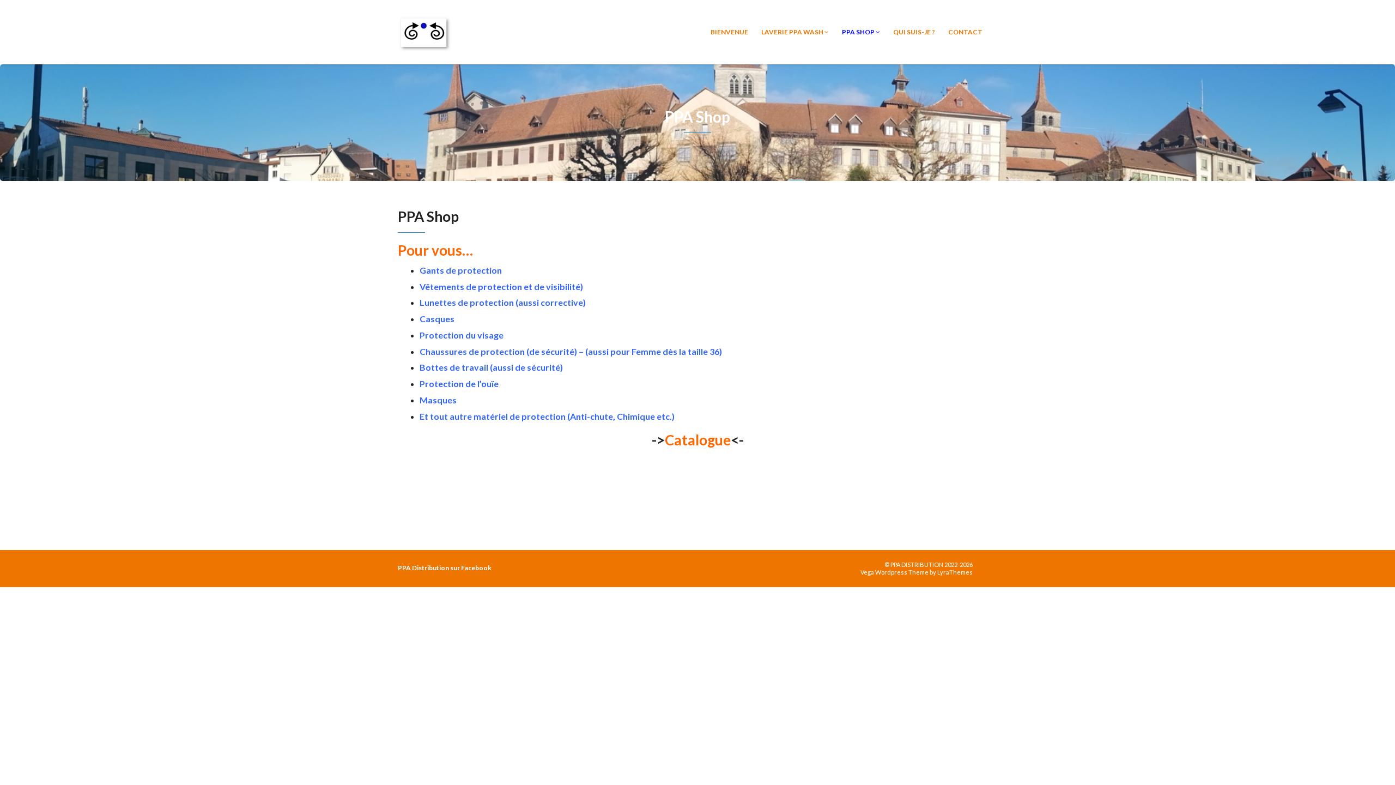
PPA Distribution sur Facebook (445, 568)
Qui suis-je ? (914, 32)
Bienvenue (729, 32)
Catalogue (698, 440)
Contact (965, 32)
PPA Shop (859, 32)
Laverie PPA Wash (792, 32)
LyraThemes (955, 572)
